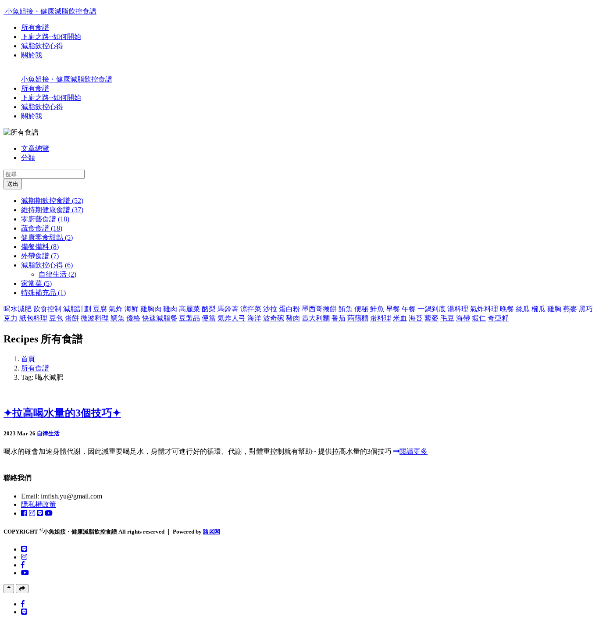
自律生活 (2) (57, 274)
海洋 (254, 318)
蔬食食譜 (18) (41, 228)
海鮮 (132, 309)
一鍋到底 (431, 309)
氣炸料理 (484, 309)
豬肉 (293, 318)
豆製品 (189, 318)
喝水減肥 (18, 309)
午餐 (409, 309)
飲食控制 (47, 309)
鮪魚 (346, 309)
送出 (12, 184)
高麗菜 (189, 309)
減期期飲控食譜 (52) (52, 200)
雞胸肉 (150, 309)
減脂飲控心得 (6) (47, 265)
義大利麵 (316, 318)
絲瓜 (523, 309)
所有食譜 (35, 27)
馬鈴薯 (228, 309)
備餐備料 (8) (40, 246)
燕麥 (570, 309)
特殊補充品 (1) (43, 292)
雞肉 (170, 309)
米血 (400, 318)
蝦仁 (479, 318)
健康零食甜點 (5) (47, 237)
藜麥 (431, 318)
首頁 (28, 359)
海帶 (463, 318)
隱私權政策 (38, 504)
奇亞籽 (498, 318)
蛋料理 (380, 318)
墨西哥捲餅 (319, 309)
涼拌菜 (250, 309)
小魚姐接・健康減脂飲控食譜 (50, 11)
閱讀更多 (413, 451)
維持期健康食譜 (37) (52, 210)
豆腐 (100, 309)
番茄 (339, 318)
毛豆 (447, 318)
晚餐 (507, 309)
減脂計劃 (77, 309)
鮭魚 (377, 309)
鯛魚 (118, 318)
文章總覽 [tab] (35, 148)
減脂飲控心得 (42, 46)
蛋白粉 (289, 309)
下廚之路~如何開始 (51, 36)
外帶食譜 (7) (40, 256)
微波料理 (95, 318)
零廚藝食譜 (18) (45, 219)
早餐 (393, 309)
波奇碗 (273, 318)
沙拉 (270, 309)
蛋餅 (72, 318)
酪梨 (209, 309)
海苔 (416, 318)
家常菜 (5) (36, 283)
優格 (133, 318)
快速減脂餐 (159, 318)
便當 (209, 318)
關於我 (31, 55)
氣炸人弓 (231, 318)
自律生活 (48, 433)
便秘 (361, 309)
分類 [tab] (28, 157)
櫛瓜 (538, 309)
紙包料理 (33, 318)
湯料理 (457, 309)
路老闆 (211, 531)
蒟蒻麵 (357, 318)
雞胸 (554, 309)
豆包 (56, 318)
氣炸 (116, 309)
